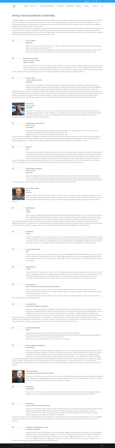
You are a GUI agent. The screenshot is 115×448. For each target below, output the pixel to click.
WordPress (44, 445)
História (78, 6)
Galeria (86, 6)
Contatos (86, 1)
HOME (26, 6)
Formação (60, 6)
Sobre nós (33, 6)
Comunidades (70, 6)
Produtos (95, 6)
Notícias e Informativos (47, 6)
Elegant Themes (25, 445)
